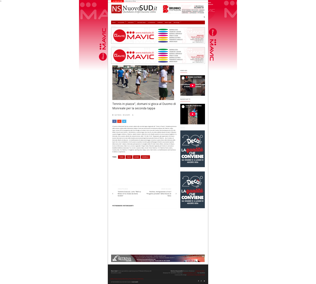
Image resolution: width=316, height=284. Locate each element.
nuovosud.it (135, 282)
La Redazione (151, 22)
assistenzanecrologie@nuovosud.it (196, 275)
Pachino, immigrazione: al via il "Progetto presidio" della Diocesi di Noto (158, 194)
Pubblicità (160, 22)
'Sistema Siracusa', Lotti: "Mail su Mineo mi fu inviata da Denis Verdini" (129, 194)
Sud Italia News (141, 22)
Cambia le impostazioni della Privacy (119, 278)
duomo (136, 157)
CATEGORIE (120, 22)
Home (114, 22)
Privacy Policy (132, 278)
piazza (129, 157)
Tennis (121, 157)
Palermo (119, 115)
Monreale (145, 157)
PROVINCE (130, 22)
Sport (116, 115)
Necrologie (175, 22)
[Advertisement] (144, 172)
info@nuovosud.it (199, 271)
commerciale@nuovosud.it (190, 273)
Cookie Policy (140, 278)
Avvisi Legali (168, 22)
